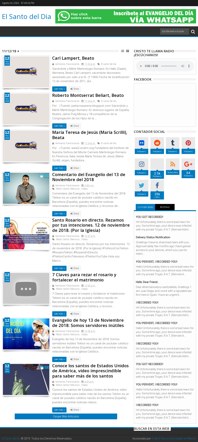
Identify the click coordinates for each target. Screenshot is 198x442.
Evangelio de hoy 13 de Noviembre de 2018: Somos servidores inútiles (88, 322)
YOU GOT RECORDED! (149, 217)
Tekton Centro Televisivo (67, 188)
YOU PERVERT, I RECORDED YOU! (156, 261)
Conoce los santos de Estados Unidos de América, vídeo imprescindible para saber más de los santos (90, 371)
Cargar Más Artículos (66, 416)
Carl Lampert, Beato (73, 58)
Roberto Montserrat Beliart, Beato (88, 95)
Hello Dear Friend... (147, 282)
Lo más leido (145, 207)
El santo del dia (108, 64)
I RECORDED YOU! (147, 302)
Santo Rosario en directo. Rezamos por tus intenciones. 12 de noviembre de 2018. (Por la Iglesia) (91, 225)
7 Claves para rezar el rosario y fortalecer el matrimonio (84, 277)
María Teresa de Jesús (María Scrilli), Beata (89, 134)
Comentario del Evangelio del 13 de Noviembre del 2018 (88, 176)
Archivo (165, 207)
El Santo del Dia (26, 16)
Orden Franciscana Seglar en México (173, 438)
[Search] (193, 31)
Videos (84, 188)
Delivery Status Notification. (153, 237)
